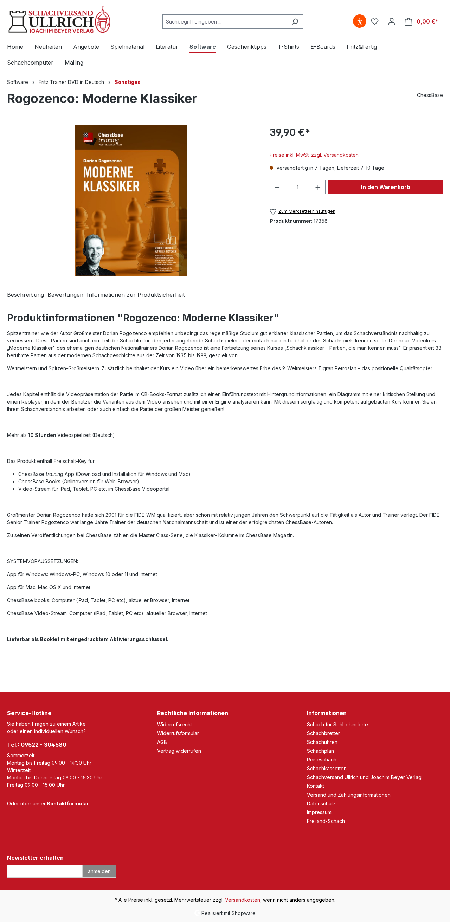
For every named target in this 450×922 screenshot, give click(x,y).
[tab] (25, 295)
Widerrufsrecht (174, 724)
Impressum (319, 812)
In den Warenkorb (385, 186)
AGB (162, 742)
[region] (131, 200)
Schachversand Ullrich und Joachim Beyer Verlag (364, 777)
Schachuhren (322, 742)
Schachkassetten (327, 768)
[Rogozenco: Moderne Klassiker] (131, 200)
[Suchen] (295, 21)
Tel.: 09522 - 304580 (36, 744)
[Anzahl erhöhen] (318, 187)
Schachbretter (323, 733)
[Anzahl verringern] (277, 187)
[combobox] (224, 21)
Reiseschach (321, 760)
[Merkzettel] (374, 21)
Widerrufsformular (178, 733)
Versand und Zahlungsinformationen (349, 795)
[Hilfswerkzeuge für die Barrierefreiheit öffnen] (359, 21)
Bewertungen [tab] (65, 294)
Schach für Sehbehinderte (337, 724)
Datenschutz (321, 803)
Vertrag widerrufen (179, 751)
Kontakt (315, 786)
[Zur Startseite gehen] (59, 20)
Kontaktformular (68, 803)
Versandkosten (242, 900)
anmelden (99, 871)
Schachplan (320, 751)
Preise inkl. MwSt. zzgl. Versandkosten (314, 155)
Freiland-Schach (326, 821)
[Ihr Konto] (391, 21)
